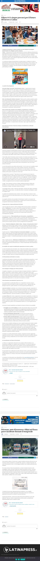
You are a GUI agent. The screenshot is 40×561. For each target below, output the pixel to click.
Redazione (6, 434)
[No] (38, 558)
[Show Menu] (1, 1)
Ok (16, 559)
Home (2, 15)
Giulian (6, 22)
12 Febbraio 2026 (11, 22)
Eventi (5, 15)
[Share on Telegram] (35, 45)
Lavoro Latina (12, 383)
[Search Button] (38, 1)
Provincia (5, 427)
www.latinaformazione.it (29, 357)
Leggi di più (23, 559)
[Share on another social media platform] (37, 45)
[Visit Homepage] (20, 1)
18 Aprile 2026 (12, 434)
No (18, 559)
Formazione (7, 383)
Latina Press (6, 554)
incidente (6, 516)
